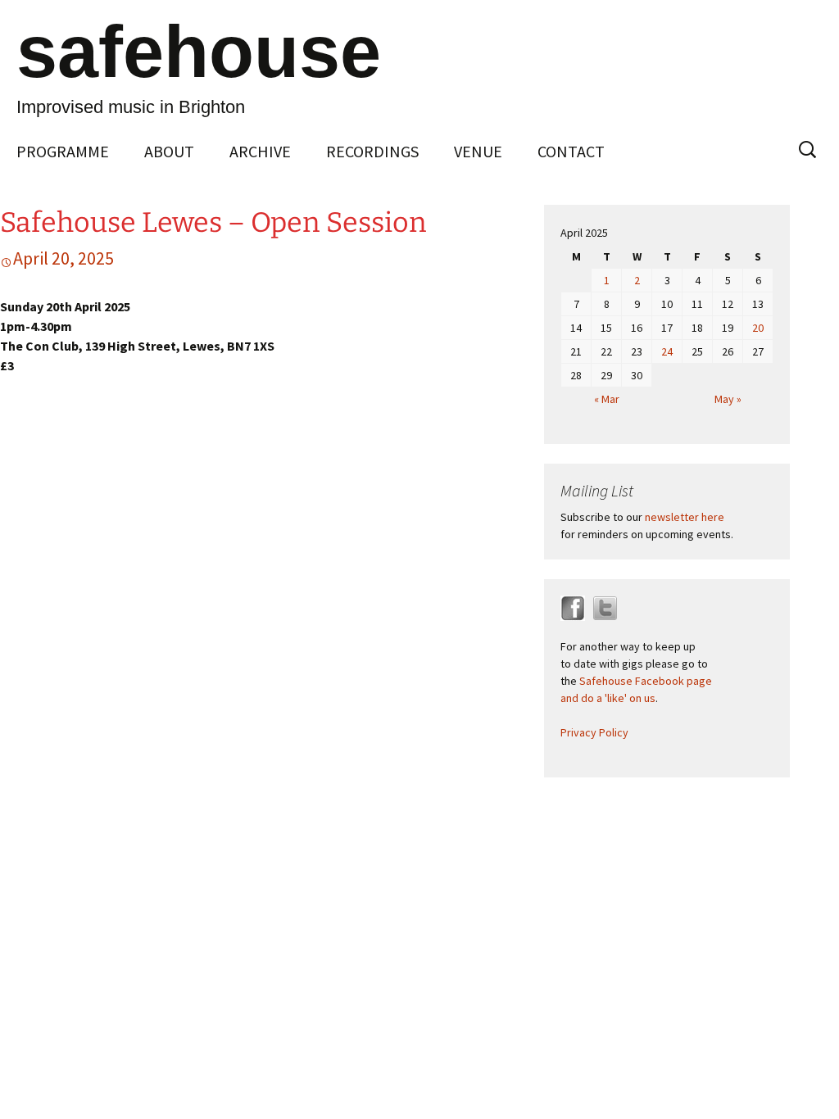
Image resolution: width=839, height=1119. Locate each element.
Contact (571, 151)
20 (758, 327)
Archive (260, 151)
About (169, 151)
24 (667, 351)
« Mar (606, 399)
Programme (62, 151)
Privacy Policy (594, 732)
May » (727, 399)
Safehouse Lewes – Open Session (213, 222)
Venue (478, 151)
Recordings (372, 151)
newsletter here (684, 517)
